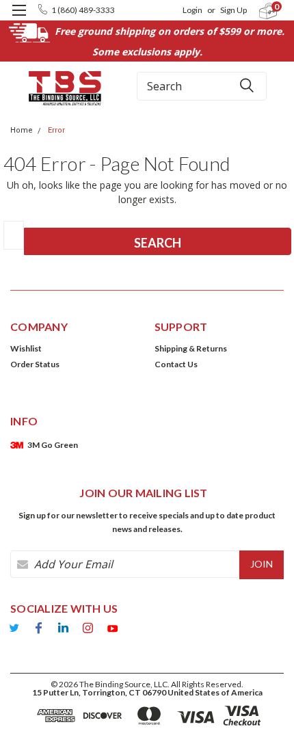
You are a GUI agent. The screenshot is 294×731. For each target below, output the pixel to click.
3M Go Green (52, 445)
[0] (260, 10)
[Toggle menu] (19, 19)
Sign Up (233, 10)
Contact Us (176, 364)
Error (56, 130)
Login (192, 10)
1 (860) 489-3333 (83, 10)
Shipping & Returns (191, 348)
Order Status (34, 364)
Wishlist (26, 348)
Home (21, 130)
